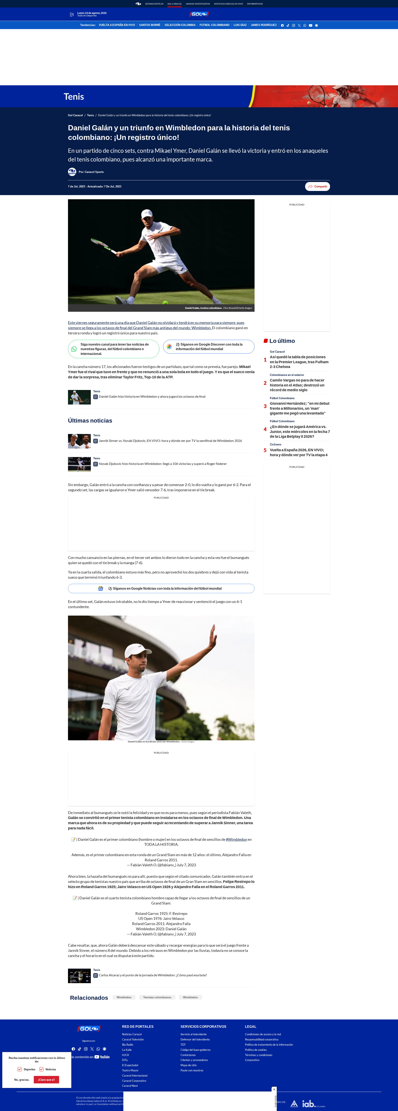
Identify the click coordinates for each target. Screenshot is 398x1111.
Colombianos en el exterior (287, 374)
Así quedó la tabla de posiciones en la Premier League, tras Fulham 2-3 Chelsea (299, 361)
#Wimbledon (236, 839)
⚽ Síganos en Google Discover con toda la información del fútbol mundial (209, 346)
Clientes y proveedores (194, 1060)
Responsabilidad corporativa (261, 1039)
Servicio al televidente (194, 1034)
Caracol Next (130, 1086)
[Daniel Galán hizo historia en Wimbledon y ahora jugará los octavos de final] (79, 397)
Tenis (90, 115)
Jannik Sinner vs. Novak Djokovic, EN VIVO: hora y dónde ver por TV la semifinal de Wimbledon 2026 (170, 440)
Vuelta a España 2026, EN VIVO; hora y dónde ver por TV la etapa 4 (299, 452)
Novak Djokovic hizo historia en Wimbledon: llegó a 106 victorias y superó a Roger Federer (163, 464)
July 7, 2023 (186, 865)
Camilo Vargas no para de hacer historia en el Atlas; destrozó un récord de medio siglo (297, 385)
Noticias (51, 1069)
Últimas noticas (154, 4)
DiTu (125, 1060)
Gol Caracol (174, 4)
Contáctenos (188, 1055)
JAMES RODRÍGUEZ (264, 25)
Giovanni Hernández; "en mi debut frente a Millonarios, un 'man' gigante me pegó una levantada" (299, 408)
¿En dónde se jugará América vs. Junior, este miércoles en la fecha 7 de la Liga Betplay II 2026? (300, 431)
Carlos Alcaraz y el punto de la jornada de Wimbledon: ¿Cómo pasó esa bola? (153, 975)
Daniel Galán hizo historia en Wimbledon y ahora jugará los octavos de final (152, 396)
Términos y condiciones (258, 1055)
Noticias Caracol (132, 1034)
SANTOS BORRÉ (149, 25)
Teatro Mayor (130, 1070)
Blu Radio (127, 1044)
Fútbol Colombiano (282, 398)
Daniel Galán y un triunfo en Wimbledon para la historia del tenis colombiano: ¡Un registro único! (154, 115)
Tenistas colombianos (157, 997)
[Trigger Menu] (71, 14)
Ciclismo (275, 444)
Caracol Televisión (133, 1039)
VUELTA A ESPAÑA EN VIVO (117, 25)
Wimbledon (124, 997)
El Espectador (130, 1065)
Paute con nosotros (192, 1070)
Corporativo (252, 1060)
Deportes (29, 1069)
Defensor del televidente (195, 1039)
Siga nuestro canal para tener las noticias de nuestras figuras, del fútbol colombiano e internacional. (115, 349)
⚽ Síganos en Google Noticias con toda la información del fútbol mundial (165, 588)
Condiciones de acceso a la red (263, 1034)
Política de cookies (256, 1050)
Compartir (320, 186)
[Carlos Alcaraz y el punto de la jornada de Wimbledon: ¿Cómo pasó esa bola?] (79, 976)
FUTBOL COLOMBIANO (214, 25)
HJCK (125, 1055)
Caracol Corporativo (134, 1080)
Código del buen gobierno (195, 1050)
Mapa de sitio (189, 1065)
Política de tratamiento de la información (269, 1044)
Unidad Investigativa (198, 4)
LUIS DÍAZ (240, 25)
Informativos (255, 4)
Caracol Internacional (134, 1075)
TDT (183, 1044)
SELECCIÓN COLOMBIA (180, 25)
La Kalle (127, 1050)
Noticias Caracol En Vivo (228, 4)
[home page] (138, 3)
